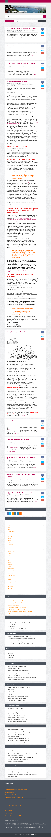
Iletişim (12, 334)
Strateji (23, 67)
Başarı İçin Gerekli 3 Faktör (13, 605)
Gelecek (9, 533)
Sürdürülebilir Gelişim (31, 30)
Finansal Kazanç (11, 531)
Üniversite (10, 584)
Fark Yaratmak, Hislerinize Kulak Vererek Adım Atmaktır (19, 732)
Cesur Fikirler (10, 479)
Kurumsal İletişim (11, 551)
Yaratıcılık (10, 588)
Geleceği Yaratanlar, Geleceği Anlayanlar (23, 636)
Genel (9, 48)
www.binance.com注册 (12, 638)
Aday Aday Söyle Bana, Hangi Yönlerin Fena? (17, 691)
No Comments (9, 31)
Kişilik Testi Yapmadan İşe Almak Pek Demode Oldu (18, 670)
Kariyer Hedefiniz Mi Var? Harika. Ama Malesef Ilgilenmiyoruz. (21, 693)
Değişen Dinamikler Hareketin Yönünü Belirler (21, 493)
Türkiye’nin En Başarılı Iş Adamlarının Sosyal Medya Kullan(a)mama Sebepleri (24, 753)
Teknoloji (34, 67)
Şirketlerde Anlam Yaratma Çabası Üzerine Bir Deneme (19, 687)
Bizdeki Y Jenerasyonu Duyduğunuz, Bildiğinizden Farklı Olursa (20, 611)
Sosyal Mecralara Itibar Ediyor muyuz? (16, 755)
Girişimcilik (13, 423)
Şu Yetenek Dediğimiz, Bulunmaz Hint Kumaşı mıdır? (18, 738)
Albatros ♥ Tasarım (30, 834)
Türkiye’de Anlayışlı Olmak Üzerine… (18, 332)
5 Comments (31, 479)
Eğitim (9, 67)
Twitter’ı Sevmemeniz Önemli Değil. (15, 761)
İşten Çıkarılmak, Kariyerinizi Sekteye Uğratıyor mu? (18, 740)
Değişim (9, 84)
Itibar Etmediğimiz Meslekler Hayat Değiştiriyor (17, 713)
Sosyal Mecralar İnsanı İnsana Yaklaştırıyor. (17, 752)
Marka (23, 423)
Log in (9, 651)
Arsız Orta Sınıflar (11, 626)
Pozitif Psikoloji (10, 461)
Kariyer (14, 48)
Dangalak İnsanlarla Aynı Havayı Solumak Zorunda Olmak (20, 622)
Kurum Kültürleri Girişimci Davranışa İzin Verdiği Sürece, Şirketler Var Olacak (23, 712)
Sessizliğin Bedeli (11, 624)
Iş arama (11, 48)
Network (9, 559)
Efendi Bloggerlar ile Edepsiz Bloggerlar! (16, 750)
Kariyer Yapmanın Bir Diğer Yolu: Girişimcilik (17, 721)
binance (9, 640)
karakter (14, 442)
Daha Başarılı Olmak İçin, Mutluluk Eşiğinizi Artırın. (18, 731)
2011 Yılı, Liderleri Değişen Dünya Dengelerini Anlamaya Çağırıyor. (21, 757)
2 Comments (9, 68)
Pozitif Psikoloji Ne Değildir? (13, 736)
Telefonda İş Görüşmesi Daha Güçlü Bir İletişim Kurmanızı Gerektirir (22, 677)
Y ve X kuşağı (10, 586)
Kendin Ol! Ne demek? (12, 776)
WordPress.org (11, 657)
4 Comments (9, 495)
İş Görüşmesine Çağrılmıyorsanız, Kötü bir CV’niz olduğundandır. (21, 673)
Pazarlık (9, 566)
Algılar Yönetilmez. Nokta (13, 694)
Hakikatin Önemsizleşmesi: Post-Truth (19, 439)
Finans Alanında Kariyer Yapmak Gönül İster (17, 607)
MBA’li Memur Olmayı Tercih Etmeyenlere (16, 700)
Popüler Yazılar (11, 568)
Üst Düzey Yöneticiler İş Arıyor (14, 668)
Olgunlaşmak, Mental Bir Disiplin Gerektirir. (17, 734)
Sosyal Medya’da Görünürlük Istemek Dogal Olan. (18, 759)
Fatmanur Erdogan (13, 30)
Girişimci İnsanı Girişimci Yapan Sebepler (16, 717)
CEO (8, 522)
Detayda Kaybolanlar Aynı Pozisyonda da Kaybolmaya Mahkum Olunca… (23, 774)
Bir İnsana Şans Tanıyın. (14, 46)
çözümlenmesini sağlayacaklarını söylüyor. (22, 182)
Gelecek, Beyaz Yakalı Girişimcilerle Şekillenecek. (18, 710)
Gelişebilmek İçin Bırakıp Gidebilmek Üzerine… (22, 640)
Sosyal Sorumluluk (19, 48)
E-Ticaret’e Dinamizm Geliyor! (16, 421)
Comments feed (11, 655)
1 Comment (34, 423)
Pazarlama (10, 564)
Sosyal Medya (24, 442)
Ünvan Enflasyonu (11, 689)
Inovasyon (16, 423)
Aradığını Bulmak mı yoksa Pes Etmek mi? (16, 715)
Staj (8, 577)
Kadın (9, 546)
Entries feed (10, 653)
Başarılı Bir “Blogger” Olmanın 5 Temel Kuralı (17, 609)
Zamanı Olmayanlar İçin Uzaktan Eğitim (16, 600)
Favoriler (9, 529)
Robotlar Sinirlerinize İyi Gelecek (17, 81)
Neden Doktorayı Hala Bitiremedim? (15, 769)
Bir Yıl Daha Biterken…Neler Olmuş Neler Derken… (24, 21)
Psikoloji (14, 67)
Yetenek (9, 590)
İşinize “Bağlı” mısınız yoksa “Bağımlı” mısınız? (17, 771)
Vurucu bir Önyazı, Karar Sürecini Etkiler (16, 679)
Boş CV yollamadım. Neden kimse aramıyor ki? (17, 675)
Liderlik (20, 423)
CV (8, 523)
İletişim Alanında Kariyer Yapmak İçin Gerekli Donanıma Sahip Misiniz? (22, 613)
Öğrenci (9, 560)
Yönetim (26, 84)
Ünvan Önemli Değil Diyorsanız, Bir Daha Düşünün (18, 696)
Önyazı (9, 562)
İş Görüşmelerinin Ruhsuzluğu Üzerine (15, 621)
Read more (32, 37)
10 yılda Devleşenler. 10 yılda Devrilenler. (16, 708)
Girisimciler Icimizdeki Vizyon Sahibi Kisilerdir (17, 719)
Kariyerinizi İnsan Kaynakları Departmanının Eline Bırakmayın (21, 772)
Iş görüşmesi (10, 544)
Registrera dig (11, 636)
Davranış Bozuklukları (12, 603)
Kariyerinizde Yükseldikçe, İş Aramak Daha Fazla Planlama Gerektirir (22, 672)
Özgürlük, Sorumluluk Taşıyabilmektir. (15, 729)
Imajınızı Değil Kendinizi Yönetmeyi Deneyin (17, 698)
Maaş (9, 555)
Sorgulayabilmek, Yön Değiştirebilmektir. (26, 638)
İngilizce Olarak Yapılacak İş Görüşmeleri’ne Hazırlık (18, 602)
